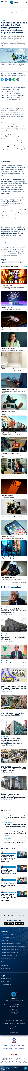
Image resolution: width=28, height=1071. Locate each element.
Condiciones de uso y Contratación (14, 1026)
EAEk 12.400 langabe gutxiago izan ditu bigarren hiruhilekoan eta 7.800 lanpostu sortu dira (13, 769)
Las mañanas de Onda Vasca (9, 934)
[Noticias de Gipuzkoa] (17, 1045)
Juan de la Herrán (6, 978)
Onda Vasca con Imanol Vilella (9, 953)
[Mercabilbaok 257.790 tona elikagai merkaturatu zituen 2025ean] (14, 702)
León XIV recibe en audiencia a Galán (14, 663)
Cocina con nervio (6, 984)
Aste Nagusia (5, 6)
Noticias (3, 962)
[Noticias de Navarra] (20, 1048)
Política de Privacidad (8, 1023)
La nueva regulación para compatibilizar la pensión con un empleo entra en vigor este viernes (13, 796)
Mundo (6, 830)
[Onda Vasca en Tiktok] (23, 915)
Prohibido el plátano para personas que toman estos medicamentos (14, 841)
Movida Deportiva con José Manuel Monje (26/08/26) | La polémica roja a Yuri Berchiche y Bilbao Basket (8, 897)
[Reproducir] (19, 855)
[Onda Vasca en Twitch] (20, 915)
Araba (3, 684)
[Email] (17, 79)
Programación (5, 968)
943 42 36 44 (15, 1006)
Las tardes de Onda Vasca (8, 937)
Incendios (13, 6)
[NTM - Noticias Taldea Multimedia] (14, 1040)
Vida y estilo (8, 814)
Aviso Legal (19, 1020)
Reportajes (4, 965)
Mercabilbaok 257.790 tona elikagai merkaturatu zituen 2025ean (13, 714)
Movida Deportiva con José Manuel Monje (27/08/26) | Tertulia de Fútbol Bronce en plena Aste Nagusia (8, 858)
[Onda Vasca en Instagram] (16, 915)
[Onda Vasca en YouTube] (12, 915)
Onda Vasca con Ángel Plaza (9, 956)
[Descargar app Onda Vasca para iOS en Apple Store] (19, 923)
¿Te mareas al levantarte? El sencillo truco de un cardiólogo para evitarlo (15, 825)
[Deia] (5, 1045)
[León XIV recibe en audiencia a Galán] (14, 652)
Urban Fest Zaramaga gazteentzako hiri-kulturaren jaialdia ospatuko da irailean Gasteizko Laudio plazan (13, 688)
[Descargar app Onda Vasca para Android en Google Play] (9, 923)
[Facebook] (10, 79)
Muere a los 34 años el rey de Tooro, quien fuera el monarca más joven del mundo (15, 833)
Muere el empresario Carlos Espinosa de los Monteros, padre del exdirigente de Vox (14, 611)
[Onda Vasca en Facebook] (8, 915)
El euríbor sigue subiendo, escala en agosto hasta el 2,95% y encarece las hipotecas (13, 638)
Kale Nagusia (4, 940)
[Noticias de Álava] (7, 1048)
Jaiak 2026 (19, 6)
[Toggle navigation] (2, 2)
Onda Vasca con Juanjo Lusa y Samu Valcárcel (14, 946)
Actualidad (4, 607)
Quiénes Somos (10, 1020)
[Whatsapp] (13, 79)
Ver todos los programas (8, 959)
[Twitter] (2, 79)
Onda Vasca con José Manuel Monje (11, 943)
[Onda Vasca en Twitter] (4, 915)
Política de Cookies (20, 1023)
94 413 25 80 (15, 1002)
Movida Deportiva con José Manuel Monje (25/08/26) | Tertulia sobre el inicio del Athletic (8, 871)
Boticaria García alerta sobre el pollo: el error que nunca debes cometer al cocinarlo (15, 817)
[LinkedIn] (6, 79)
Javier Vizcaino (5, 981)
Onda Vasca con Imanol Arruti (9, 949)
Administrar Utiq (14, 1029)
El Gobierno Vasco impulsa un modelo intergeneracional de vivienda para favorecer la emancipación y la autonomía (11, 741)
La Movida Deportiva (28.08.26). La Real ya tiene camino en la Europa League (8, 884)
